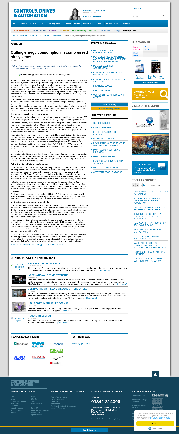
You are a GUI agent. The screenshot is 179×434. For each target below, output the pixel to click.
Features (34, 24)
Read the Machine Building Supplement (156, 77)
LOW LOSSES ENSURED (104, 139)
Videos (68, 24)
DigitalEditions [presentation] (136, 48)
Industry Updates (55, 24)
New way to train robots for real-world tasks (150, 224)
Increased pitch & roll (105, 168)
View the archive (150, 83)
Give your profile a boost (107, 172)
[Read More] (104, 270)
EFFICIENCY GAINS (102, 90)
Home (14, 24)
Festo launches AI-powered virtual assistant (149, 237)
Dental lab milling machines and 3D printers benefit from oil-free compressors (109, 59)
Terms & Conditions (99, 419)
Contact (100, 24)
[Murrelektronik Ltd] (56, 353)
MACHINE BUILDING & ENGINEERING (35, 36)
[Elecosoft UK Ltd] (21, 344)
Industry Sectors (130, 31)
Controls (52, 31)
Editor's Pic (15, 404)
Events (77, 24)
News (13, 399)
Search (135, 17)
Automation (64, 31)
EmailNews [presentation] (135, 54)
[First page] (134, 185)
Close (155, 423)
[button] (109, 104)
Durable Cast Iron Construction (103, 67)
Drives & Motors (39, 31)
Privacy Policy (114, 419)
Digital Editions (37, 415)
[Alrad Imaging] (21, 360)
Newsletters (35, 412)
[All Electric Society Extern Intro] (150, 154)
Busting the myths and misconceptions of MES (57, 289)
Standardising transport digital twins (148, 231)
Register (137, 8)
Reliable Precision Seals (44, 263)
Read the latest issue (140, 77)
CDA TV (34, 399)
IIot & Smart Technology (110, 31)
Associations (88, 24)
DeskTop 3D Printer (104, 156)
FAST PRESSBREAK (102, 127)
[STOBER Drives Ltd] (56, 345)
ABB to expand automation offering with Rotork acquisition (148, 200)
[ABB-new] (150, 130)
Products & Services (19, 401)
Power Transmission (21, 31)
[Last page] (148, 185)
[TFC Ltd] (39, 347)
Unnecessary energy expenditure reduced (105, 51)
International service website (48, 275)
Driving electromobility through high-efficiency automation (147, 216)
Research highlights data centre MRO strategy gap (148, 260)
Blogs (43, 24)
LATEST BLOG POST (93, 16)
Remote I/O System (39, 316)
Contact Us (35, 408)
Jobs (33, 401)
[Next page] (144, 185)
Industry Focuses (58, 408)
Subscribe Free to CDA (40, 410)
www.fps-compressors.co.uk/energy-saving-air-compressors (37, 244)
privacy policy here (160, 417)
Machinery (57, 36)
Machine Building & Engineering (84, 31)
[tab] (137, 48)
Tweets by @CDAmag (81, 343)
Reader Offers (16, 410)
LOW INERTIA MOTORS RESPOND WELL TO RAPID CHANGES (109, 144)
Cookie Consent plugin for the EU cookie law (155, 428)
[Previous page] (137, 185)
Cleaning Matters (138, 396)
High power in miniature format (48, 303)
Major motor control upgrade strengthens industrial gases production (150, 245)
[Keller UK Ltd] (56, 365)
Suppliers (23, 24)
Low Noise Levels (102, 86)
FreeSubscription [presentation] (150, 48)
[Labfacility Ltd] (39, 358)
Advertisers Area (113, 24)
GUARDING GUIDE (101, 123)
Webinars (126, 24)
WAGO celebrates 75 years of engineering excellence (150, 208)
